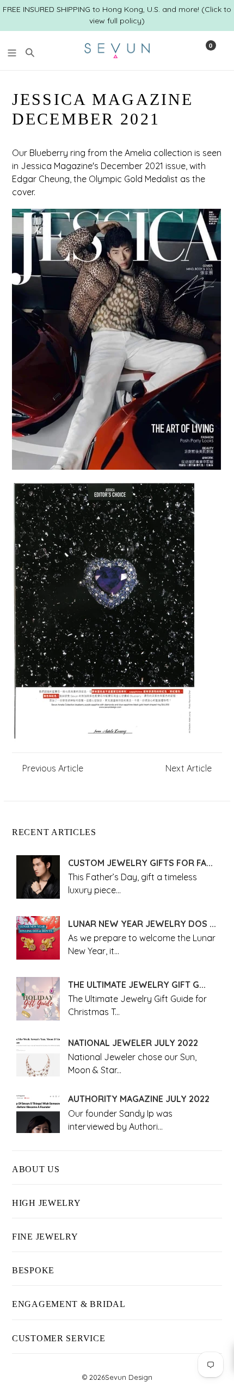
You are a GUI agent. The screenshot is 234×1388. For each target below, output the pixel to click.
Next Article (188, 768)
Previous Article (52, 768)
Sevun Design (128, 1377)
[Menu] (12, 51)
